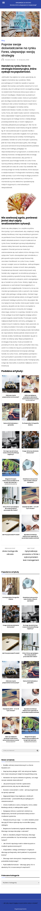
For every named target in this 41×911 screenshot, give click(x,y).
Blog (3, 40)
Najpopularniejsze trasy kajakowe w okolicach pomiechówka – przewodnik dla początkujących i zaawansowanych (17, 798)
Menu (5, 2)
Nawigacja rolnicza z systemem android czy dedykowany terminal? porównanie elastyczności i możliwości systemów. (18, 813)
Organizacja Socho (23, 3)
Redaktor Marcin (10, 60)
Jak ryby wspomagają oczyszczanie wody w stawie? (20, 903)
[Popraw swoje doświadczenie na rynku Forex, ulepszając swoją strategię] (20, 36)
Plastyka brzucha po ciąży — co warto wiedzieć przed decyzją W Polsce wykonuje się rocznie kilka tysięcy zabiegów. (19, 822)
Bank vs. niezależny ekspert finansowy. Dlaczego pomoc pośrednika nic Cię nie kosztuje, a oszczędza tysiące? (18, 837)
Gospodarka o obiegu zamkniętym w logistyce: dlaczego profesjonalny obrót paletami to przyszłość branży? (18, 852)
